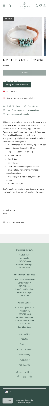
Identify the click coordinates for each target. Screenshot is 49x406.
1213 (5, 213)
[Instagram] (24, 377)
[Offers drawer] (10, 6)
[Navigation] (4, 6)
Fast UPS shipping (14, 106)
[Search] (36, 6)
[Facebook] (18, 377)
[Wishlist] (40, 6)
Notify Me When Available (17, 84)
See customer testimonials (18, 114)
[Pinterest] (31, 377)
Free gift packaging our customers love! (23, 110)
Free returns (33, 106)
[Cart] (44, 6)
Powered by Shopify (24, 402)
